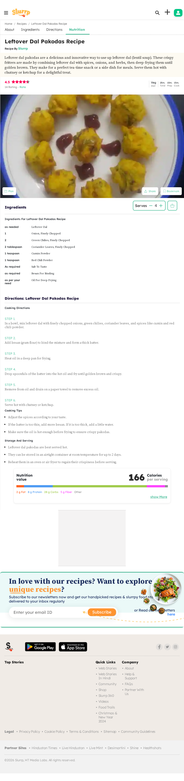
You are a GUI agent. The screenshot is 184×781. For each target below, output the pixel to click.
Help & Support (131, 676)
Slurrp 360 (106, 695)
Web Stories (108, 668)
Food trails (107, 707)
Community (107, 684)
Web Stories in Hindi (108, 676)
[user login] (178, 13)
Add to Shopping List (172, 206)
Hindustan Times (44, 748)
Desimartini (116, 748)
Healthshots (152, 748)
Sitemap (109, 731)
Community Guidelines (138, 731)
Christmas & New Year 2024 (108, 717)
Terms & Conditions (84, 731)
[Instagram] (175, 647)
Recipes (22, 23)
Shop (102, 690)
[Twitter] (167, 647)
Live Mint (96, 748)
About (129, 668)
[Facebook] (159, 647)
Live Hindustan (73, 748)
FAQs (129, 684)
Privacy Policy (29, 731)
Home (8, 23)
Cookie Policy (54, 731)
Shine (134, 748)
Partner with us (134, 692)
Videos (104, 701)
